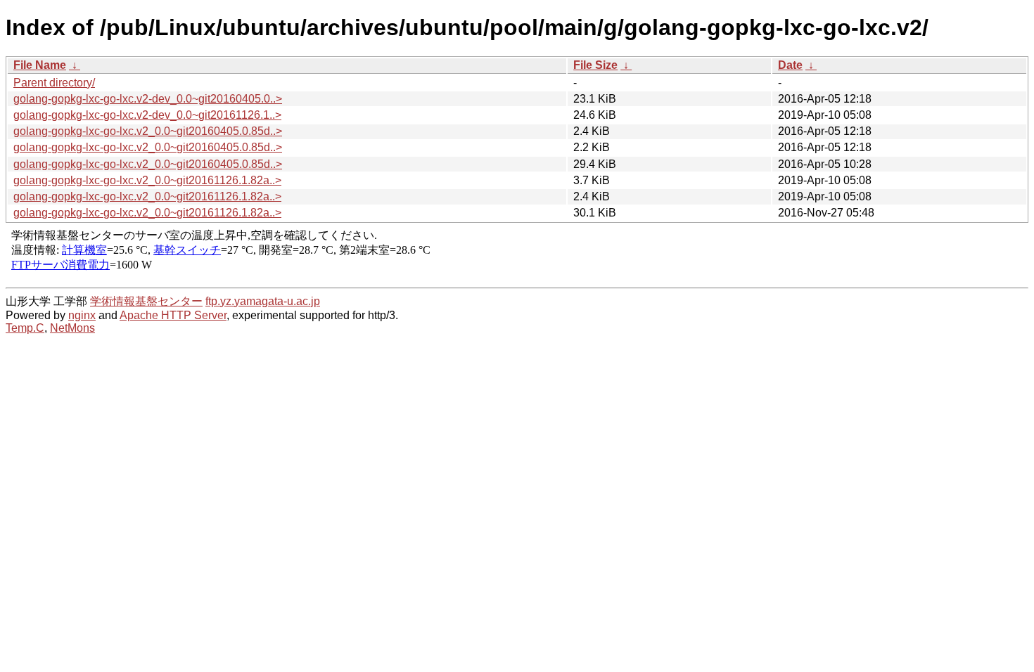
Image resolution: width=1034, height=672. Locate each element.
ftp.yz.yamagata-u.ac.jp (262, 301)
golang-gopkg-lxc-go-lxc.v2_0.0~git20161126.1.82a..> (147, 180)
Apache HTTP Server (173, 315)
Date (790, 65)
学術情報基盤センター (146, 301)
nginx (82, 315)
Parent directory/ (54, 83)
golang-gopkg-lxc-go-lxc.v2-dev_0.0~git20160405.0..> (147, 99)
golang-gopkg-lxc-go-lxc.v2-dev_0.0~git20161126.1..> (147, 115)
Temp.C (25, 328)
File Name (39, 65)
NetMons (72, 328)
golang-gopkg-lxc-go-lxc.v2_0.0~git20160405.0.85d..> (147, 131)
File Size (595, 65)
